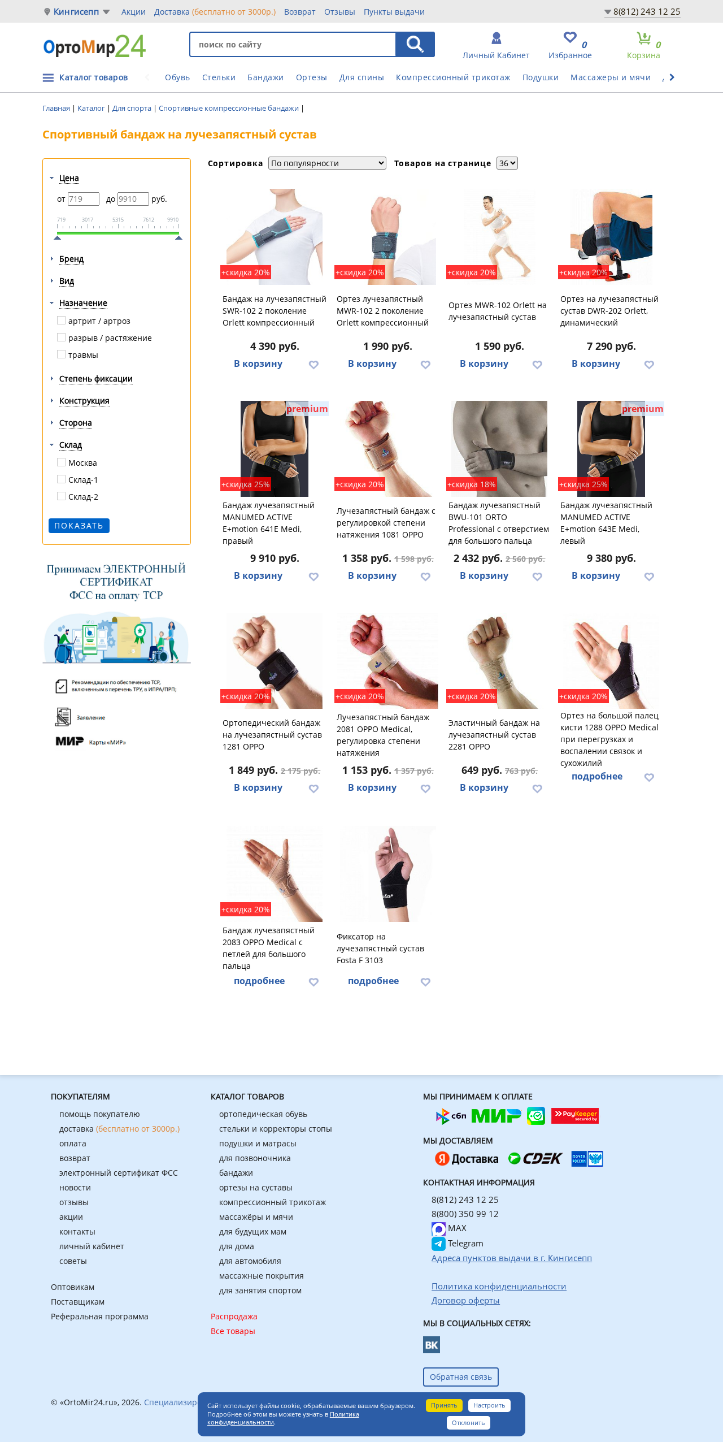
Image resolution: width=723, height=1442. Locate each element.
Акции (133, 11)
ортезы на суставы (256, 1187)
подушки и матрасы (258, 1143)
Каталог (92, 108)
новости (75, 1187)
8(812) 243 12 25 (647, 11)
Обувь (177, 77)
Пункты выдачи (394, 11)
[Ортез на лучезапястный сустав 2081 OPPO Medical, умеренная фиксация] (387, 661)
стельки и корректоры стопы (275, 1128)
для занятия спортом (260, 1290)
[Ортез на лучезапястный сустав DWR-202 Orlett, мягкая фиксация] (611, 237)
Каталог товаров (93, 77)
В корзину (258, 363)
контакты (77, 1231)
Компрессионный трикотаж (453, 77)
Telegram (465, 1243)
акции (71, 1216)
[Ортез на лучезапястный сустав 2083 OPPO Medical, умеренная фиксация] (275, 874)
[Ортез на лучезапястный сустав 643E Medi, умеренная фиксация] (611, 449)
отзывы (74, 1202)
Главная (57, 108)
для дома (236, 1246)
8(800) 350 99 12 (465, 1213)
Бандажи (265, 77)
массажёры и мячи (256, 1216)
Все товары (233, 1331)
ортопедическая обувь (263, 1113)
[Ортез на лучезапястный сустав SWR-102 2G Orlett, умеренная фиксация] (275, 237)
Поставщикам (77, 1301)
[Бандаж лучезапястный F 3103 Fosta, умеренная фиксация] (387, 874)
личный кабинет (91, 1246)
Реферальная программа (100, 1316)
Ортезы (312, 77)
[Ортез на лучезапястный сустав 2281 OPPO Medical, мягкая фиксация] (499, 661)
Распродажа (234, 1316)
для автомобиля (250, 1260)
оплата (72, 1143)
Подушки (540, 77)
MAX (456, 1227)
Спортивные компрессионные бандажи (229, 108)
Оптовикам (72, 1286)
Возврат (300, 11)
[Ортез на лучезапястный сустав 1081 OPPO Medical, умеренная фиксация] (387, 449)
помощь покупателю (99, 1113)
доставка (119, 1128)
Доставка (215, 11)
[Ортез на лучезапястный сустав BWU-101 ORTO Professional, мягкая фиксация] (499, 449)
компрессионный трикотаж (272, 1202)
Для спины (362, 77)
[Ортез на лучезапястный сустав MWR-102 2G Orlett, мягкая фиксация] (387, 237)
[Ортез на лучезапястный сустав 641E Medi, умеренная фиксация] (275, 449)
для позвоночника (255, 1158)
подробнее (597, 776)
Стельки (219, 77)
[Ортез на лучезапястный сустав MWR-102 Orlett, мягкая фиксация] (499, 237)
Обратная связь (461, 1376)
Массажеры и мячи (610, 77)
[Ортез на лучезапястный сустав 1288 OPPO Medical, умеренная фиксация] (611, 661)
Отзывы (339, 11)
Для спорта (132, 108)
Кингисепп (76, 11)
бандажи (236, 1172)
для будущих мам (252, 1231)
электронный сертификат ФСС (118, 1172)
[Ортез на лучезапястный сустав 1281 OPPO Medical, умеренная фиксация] (275, 661)
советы (73, 1260)
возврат (74, 1158)
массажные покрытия (261, 1275)
